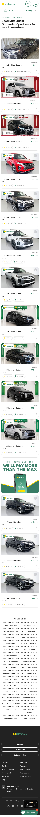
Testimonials (7, 773)
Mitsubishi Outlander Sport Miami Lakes (29, 671)
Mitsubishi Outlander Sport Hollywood (10, 654)
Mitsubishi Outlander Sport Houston (29, 654)
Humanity (5, 776)
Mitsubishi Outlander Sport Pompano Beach (11, 701)
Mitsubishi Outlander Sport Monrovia (10, 678)
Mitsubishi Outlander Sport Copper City (10, 629)
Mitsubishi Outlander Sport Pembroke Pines (11, 696)
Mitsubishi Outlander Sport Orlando (29, 684)
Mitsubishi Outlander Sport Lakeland (29, 659)
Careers (5, 763)
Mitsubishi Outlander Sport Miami (10, 665)
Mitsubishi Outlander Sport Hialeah (29, 648)
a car (20, 744)
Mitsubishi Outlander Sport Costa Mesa (29, 629)
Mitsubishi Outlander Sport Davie (10, 635)
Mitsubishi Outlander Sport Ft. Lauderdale (29, 641)
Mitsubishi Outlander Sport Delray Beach (29, 635)
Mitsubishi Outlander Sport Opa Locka (10, 684)
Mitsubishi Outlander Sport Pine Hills (29, 696)
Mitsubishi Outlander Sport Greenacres (10, 648)
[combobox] (29, 10)
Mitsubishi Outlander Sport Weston (29, 717)
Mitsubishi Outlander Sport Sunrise (29, 701)
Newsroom (24, 773)
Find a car (23, 763)
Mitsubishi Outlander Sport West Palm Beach (29, 710)
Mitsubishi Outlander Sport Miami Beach (29, 665)
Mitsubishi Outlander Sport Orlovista (10, 690)
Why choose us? (8, 769)
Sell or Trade (25, 769)
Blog (3, 780)
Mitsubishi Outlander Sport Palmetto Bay (29, 690)
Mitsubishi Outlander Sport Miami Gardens (10, 671)
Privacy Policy (25, 776)
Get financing (20, 749)
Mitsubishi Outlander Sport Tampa (10, 708)
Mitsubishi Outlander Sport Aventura (10, 623)
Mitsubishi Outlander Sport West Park (10, 717)
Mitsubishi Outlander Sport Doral (10, 641)
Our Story (5, 766)
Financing (23, 766)
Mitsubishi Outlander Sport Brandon (29, 623)
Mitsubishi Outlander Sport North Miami (29, 678)
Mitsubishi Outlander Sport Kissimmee (10, 659)
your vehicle (20, 755)
